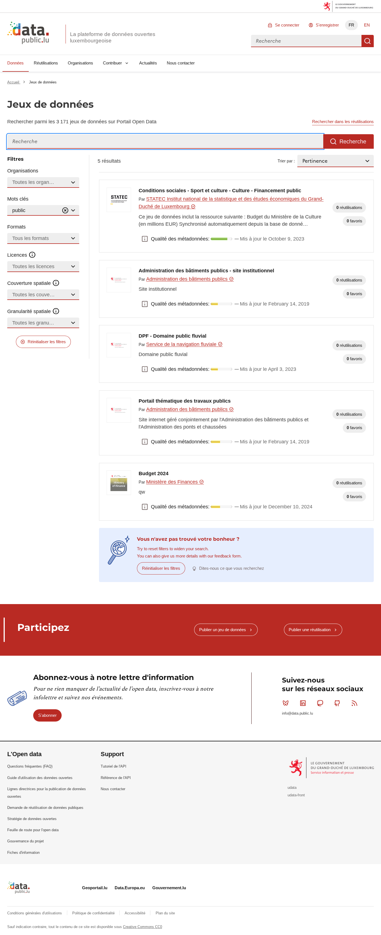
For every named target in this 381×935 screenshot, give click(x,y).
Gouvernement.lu (169, 887)
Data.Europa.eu (130, 887)
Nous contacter (181, 63)
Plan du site (165, 913)
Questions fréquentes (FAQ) (29, 766)
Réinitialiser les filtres (47, 341)
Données (15, 63)
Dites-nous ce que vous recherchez (231, 568)
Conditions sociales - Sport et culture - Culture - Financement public (220, 190)
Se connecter (287, 25)
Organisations (80, 63)
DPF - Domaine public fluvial (172, 336)
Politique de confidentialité (94, 913)
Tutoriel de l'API (113, 766)
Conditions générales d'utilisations (35, 913)
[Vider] (65, 210)
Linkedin (303, 703)
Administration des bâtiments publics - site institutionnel (206, 270)
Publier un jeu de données (222, 629)
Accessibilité (135, 913)
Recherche (367, 41)
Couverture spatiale (29, 283)
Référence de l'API (116, 778)
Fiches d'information (23, 852)
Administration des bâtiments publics (187, 279)
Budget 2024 (153, 473)
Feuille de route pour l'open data (33, 830)
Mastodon (320, 703)
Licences (17, 255)
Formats (16, 227)
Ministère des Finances (172, 482)
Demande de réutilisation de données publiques (45, 808)
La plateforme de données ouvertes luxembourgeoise (112, 37)
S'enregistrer (327, 25)
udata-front (296, 795)
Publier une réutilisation (310, 629)
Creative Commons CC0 (142, 927)
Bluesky (285, 703)
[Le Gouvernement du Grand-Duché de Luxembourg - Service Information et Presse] (332, 767)
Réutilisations (46, 63)
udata (292, 787)
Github (337, 703)
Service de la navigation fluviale (182, 344)
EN (367, 25)
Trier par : (286, 160)
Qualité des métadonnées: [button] (145, 239)
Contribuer (112, 63)
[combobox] (306, 41)
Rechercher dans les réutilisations (343, 121)
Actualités (148, 63)
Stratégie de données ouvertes (32, 819)
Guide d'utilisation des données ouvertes (40, 778)
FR (351, 25)
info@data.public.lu (297, 713)
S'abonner (47, 715)
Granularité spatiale (29, 311)
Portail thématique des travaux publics (185, 401)
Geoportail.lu (94, 887)
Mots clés (17, 199)
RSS (354, 703)
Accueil (13, 82)
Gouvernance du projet (25, 841)
